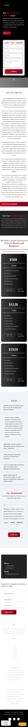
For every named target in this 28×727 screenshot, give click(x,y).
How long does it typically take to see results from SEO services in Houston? (14, 478)
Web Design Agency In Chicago (14, 689)
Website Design (15, 668)
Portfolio (14, 649)
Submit (14, 71)
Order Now (9, 290)
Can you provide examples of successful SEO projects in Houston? (14, 467)
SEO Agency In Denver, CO (15, 696)
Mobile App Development (15, 672)
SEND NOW (9, 612)
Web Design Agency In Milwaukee (15, 694)
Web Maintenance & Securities (15, 675)
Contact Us (15, 658)
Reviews (15, 651)
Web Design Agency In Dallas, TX (15, 699)
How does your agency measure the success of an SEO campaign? (14, 446)
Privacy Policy (13, 714)
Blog (15, 656)
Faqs (15, 646)
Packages (14, 653)
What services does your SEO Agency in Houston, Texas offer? (13, 407)
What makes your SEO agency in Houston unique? (12, 456)
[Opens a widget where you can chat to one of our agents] (22, 724)
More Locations (15, 703)
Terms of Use (20, 714)
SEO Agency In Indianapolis (14, 692)
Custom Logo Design (14, 677)
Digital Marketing (14, 679)
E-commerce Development (15, 670)
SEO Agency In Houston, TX (14, 701)
